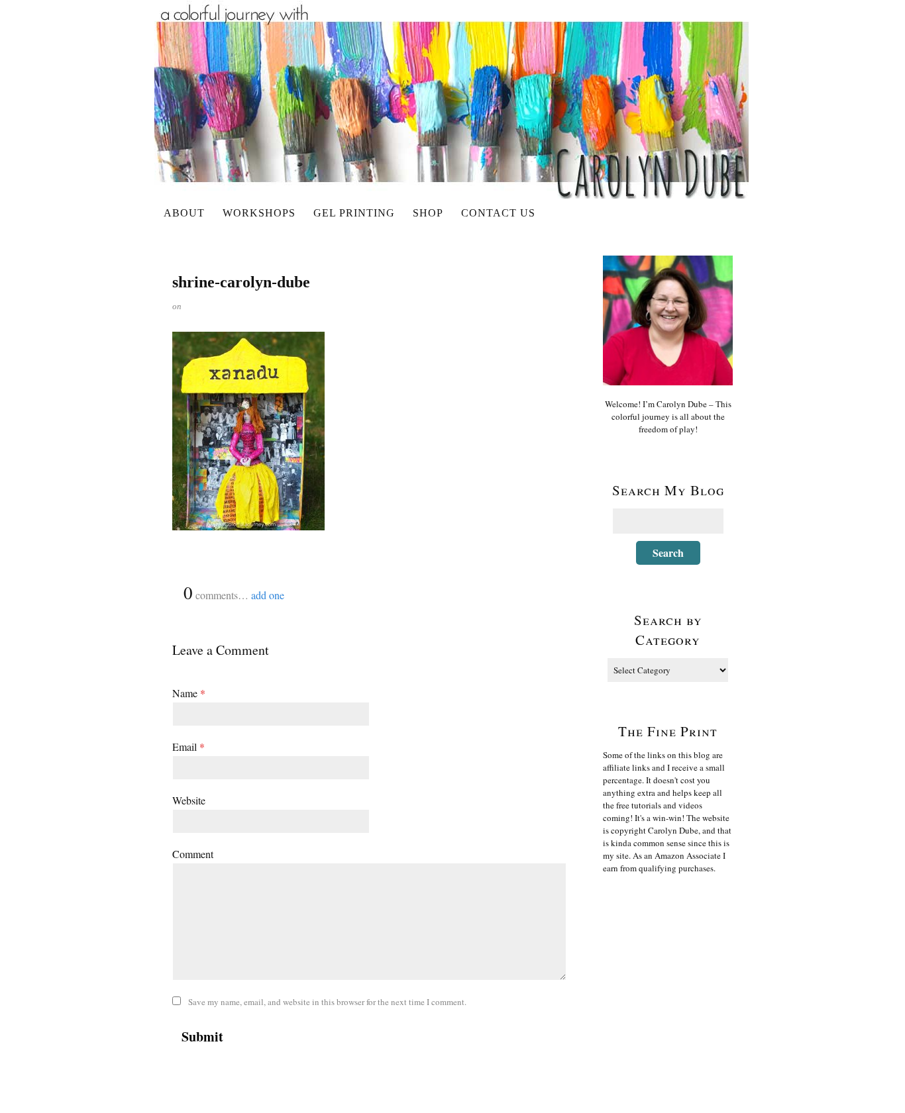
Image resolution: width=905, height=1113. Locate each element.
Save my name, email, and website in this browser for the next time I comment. (327, 1002)
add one (267, 595)
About (184, 212)
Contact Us (498, 212)
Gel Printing (354, 212)
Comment (192, 854)
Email (188, 746)
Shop (428, 212)
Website (188, 800)
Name (188, 693)
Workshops (259, 212)
